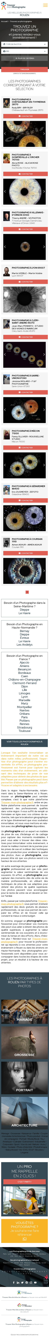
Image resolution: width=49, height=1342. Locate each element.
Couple (44, 1133)
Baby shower (12, 1149)
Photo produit (33, 1136)
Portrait (22, 1139)
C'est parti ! (24, 1181)
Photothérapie (40, 1147)
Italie (21, 1265)
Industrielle (40, 1141)
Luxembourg (36, 1263)
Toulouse (35, 1254)
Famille (36, 1133)
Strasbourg (28, 1256)
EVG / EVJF (28, 1149)
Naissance (26, 1133)
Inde (21, 1263)
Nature (36, 1144)
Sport (16, 1144)
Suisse (44, 1263)
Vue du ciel (26, 1144)
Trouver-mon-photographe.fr (17, 802)
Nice (16, 1256)
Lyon (9, 1254)
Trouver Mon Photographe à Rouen (18, 1324)
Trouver (24, 69)
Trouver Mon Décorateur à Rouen (18, 1310)
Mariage (5, 1133)
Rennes (36, 1256)
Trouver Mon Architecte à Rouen (14, 1297)
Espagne (27, 1265)
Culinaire (17, 1141)
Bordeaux (42, 1254)
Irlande (16, 1263)
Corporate (8, 1144)
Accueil (4, 21)
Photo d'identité (24, 1147)
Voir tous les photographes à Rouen (24, 743)
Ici (25, 1239)
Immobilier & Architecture (14, 1136)
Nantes (21, 1256)
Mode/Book (33, 1139)
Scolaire (11, 1147)
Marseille (15, 1254)
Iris (20, 1149)
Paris (5, 1254)
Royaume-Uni (8, 1263)
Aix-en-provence (25, 1254)
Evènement (28, 1141)
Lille (11, 1256)
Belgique (27, 1263)
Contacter (27, 116)
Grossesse (15, 1133)
